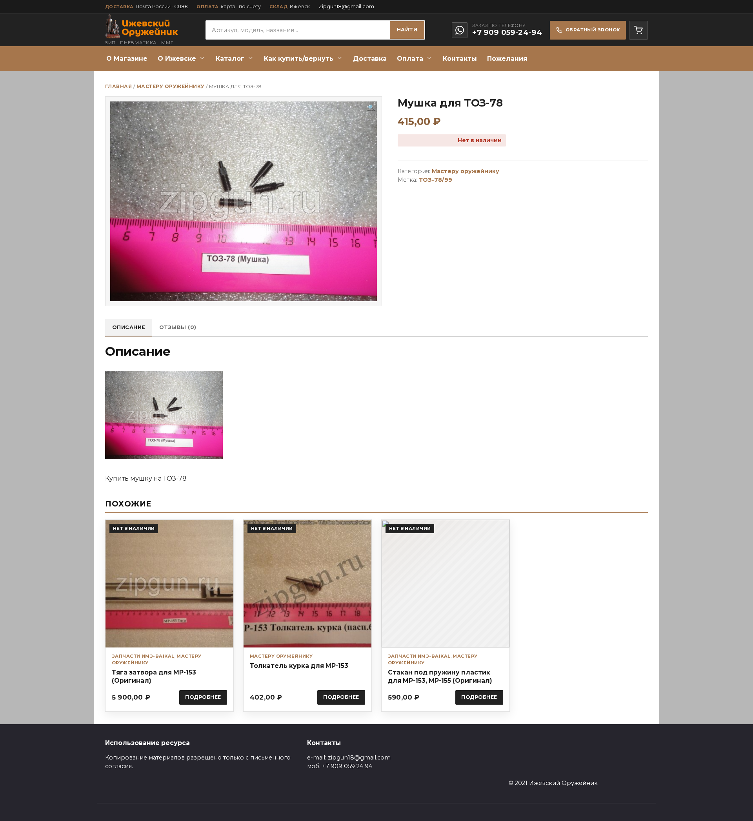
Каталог (230, 58)
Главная (118, 86)
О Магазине (126, 58)
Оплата (410, 58)
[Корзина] (638, 30)
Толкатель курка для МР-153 (299, 665)
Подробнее (203, 697)
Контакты (460, 58)
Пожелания (507, 58)
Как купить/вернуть (298, 58)
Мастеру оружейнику (170, 86)
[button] (371, 107)
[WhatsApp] (459, 30)
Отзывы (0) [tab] (177, 327)
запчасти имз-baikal (143, 656)
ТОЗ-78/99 (435, 179)
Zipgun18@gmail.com (346, 6)
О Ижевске (177, 58)
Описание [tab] (129, 327)
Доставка (370, 58)
